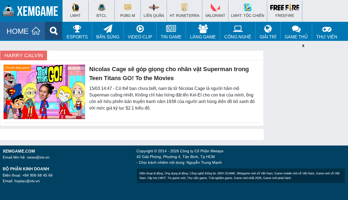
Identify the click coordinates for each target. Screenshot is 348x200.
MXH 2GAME (226, 173)
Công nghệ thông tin (202, 173)
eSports (77, 37)
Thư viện (326, 37)
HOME (18, 31)
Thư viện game (197, 178)
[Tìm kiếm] (54, 31)
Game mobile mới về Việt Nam (294, 173)
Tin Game (171, 37)
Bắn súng (107, 37)
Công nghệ (237, 37)
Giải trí (268, 37)
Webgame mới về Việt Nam (255, 173)
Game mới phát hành (277, 178)
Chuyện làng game (17, 67)
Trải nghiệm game (220, 178)
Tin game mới (176, 178)
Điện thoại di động (151, 173)
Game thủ (296, 37)
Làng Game (203, 37)
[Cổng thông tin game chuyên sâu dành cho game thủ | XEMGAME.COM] (32, 12)
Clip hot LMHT (156, 178)
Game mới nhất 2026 (248, 178)
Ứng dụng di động (176, 173)
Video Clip (140, 37)
